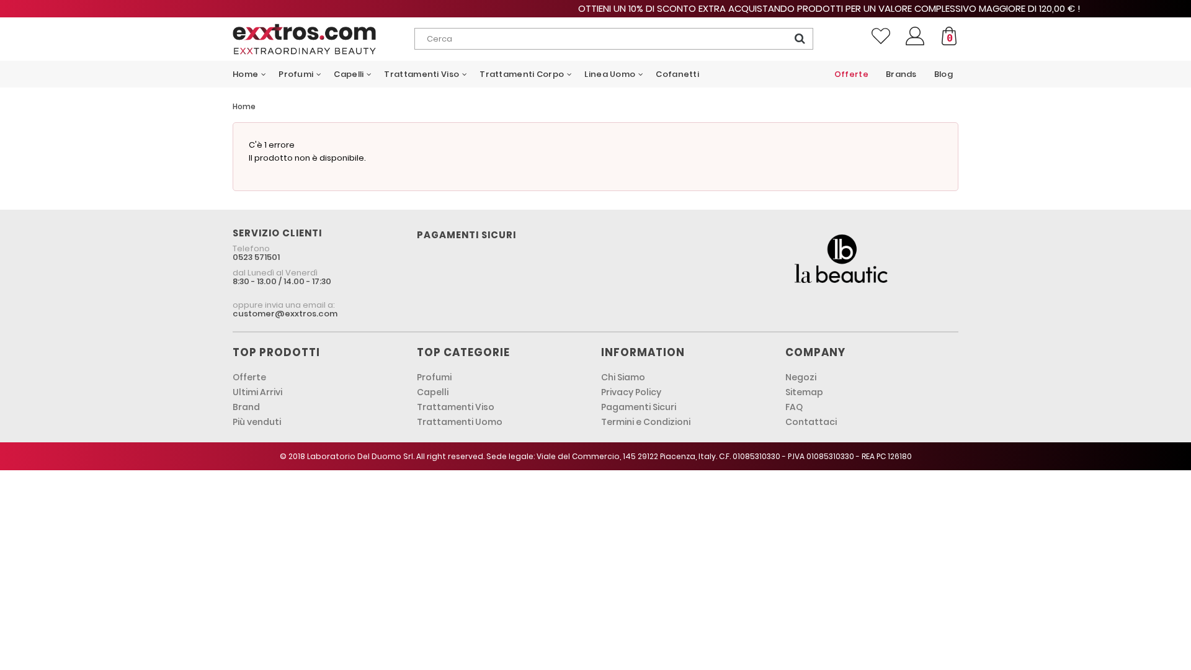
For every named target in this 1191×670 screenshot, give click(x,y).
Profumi (434, 377)
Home (244, 106)
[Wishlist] (881, 36)
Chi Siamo (623, 377)
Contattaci (811, 422)
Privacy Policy (631, 392)
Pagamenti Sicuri (638, 407)
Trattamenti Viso (455, 407)
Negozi (800, 377)
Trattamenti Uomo (459, 422)
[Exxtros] (323, 39)
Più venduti (257, 422)
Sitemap (804, 392)
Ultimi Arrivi (257, 392)
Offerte (249, 377)
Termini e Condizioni (645, 422)
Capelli (432, 392)
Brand (246, 407)
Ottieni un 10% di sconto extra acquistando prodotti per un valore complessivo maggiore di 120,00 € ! (595, 8)
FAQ (794, 407)
